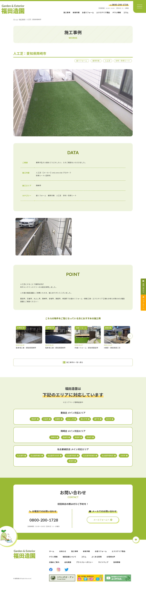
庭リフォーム (81, 61)
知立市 (108, 419)
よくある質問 (96, 557)
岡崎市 (53, 437)
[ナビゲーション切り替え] (139, 6)
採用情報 (116, 562)
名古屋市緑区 (36, 456)
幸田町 (77, 437)
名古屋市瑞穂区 (89, 456)
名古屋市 (20, 456)
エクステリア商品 (103, 12)
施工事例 (66, 12)
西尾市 (65, 437)
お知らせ (62, 551)
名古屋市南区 (71, 456)
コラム (125, 12)
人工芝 (107, 61)
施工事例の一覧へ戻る (74, 362)
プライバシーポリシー (84, 562)
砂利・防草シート (123, 61)
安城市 (89, 437)
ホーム (15, 19)
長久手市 (84, 419)
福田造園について (69, 557)
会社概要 (67, 562)
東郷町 (57, 419)
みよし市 (70, 419)
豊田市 (33, 419)
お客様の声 (111, 557)
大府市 (122, 456)
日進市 (45, 419)
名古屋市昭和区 (108, 456)
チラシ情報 (116, 12)
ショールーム (143, 304)
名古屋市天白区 (53, 456)
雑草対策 (96, 61)
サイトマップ (103, 562)
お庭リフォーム (88, 12)
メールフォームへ (101, 520)
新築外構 (76, 12)
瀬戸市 (96, 419)
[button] (130, 336)
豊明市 (71, 461)
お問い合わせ (143, 288)
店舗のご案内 (54, 562)
